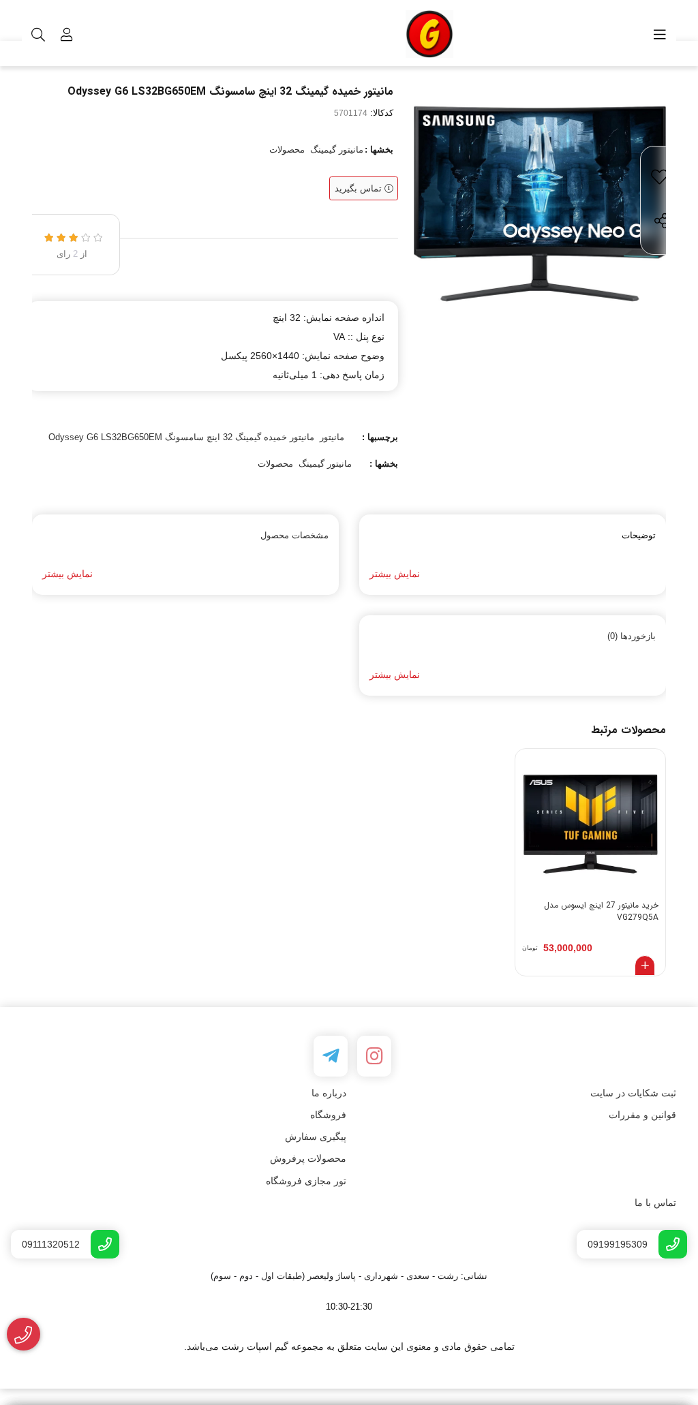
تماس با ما (655, 1202)
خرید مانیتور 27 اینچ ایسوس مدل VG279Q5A (601, 911)
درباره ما (329, 1092)
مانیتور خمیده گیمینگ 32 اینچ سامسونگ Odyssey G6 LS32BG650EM (181, 437)
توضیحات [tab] (639, 535)
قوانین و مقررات (642, 1114)
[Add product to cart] (645, 965)
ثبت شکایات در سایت (633, 1092)
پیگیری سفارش (315, 1136)
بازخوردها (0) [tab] (631, 636)
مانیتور (332, 437)
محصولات (287, 149)
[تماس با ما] (23, 1334)
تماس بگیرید (359, 188)
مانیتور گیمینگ (336, 149)
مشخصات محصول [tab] (294, 535)
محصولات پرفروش (308, 1158)
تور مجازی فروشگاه (306, 1180)
